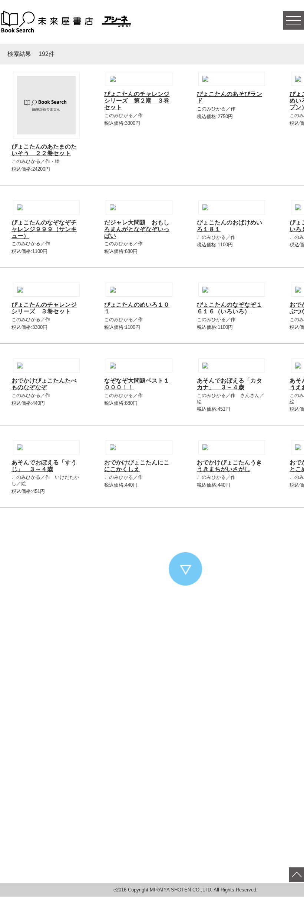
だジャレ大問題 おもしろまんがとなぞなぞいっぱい (136, 229)
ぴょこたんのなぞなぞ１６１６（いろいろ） (229, 307)
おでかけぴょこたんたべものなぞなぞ (44, 383)
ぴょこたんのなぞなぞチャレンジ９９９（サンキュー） (44, 229)
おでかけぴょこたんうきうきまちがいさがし (229, 465)
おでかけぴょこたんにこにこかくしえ (136, 465)
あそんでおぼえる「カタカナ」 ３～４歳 (229, 383)
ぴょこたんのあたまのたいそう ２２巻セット (44, 149)
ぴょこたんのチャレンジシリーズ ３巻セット (44, 307)
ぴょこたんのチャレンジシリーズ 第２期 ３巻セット (136, 100)
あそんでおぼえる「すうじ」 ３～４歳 (44, 465)
